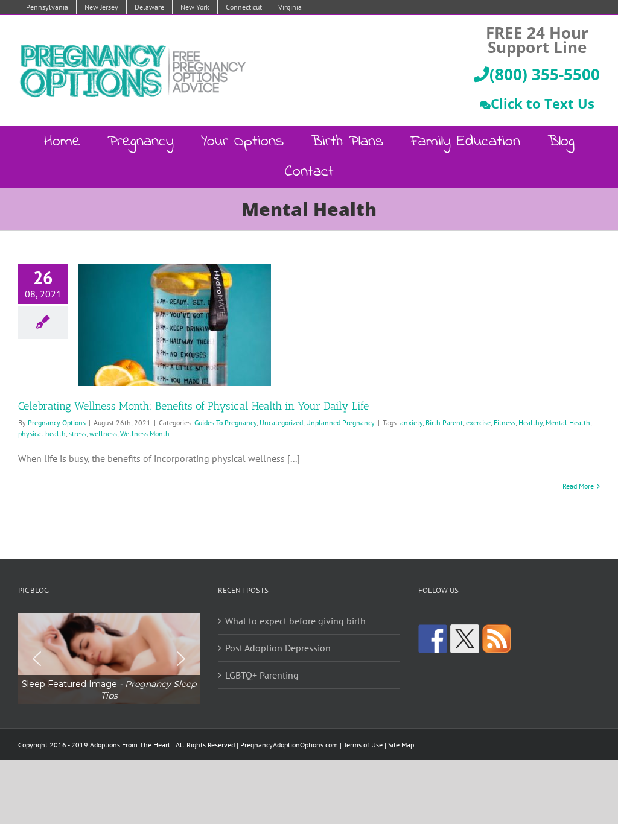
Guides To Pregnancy (225, 422)
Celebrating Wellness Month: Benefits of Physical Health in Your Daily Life (193, 406)
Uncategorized (281, 422)
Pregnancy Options (57, 422)
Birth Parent (444, 422)
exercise (478, 422)
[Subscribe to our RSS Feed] (496, 638)
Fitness (504, 422)
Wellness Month (145, 433)
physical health (42, 433)
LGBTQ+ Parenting (262, 675)
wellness (103, 433)
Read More (578, 485)
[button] (109, 659)
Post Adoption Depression (278, 648)
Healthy (530, 422)
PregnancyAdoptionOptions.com (289, 744)
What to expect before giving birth (295, 621)
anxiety (411, 422)
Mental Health (568, 422)
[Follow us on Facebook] (432, 638)
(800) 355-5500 (544, 74)
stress (77, 433)
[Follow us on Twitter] (464, 638)
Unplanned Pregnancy (340, 422)
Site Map (401, 744)
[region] (109, 659)
